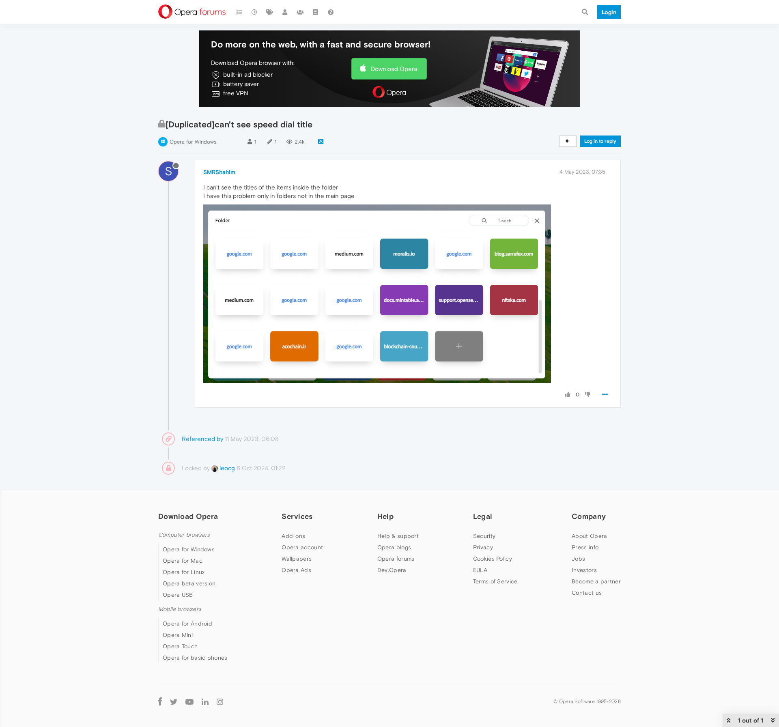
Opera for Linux (184, 572)
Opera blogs (394, 547)
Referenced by (202, 438)
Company (589, 516)
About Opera (589, 536)
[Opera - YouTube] (189, 701)
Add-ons (293, 536)
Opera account (302, 547)
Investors (584, 570)
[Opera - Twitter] (173, 701)
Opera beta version (189, 583)
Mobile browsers (179, 609)
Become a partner (596, 581)
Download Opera (394, 68)
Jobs (578, 558)
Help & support (398, 536)
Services (297, 516)
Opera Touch (180, 646)
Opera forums (396, 558)
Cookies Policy (492, 558)
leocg (226, 468)
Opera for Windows (193, 142)
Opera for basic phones (195, 657)
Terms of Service (495, 581)
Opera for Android (187, 623)
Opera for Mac (182, 560)
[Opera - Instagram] (220, 701)
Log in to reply (600, 141)
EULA (480, 570)
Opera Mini (178, 635)
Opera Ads (296, 570)
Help (385, 516)
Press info (585, 547)
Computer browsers (184, 534)
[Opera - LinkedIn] (205, 701)
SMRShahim (219, 172)
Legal (483, 516)
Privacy (483, 547)
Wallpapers (297, 558)
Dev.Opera (392, 570)
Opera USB (178, 594)
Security (484, 536)
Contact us (587, 592)
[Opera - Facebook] (160, 701)
